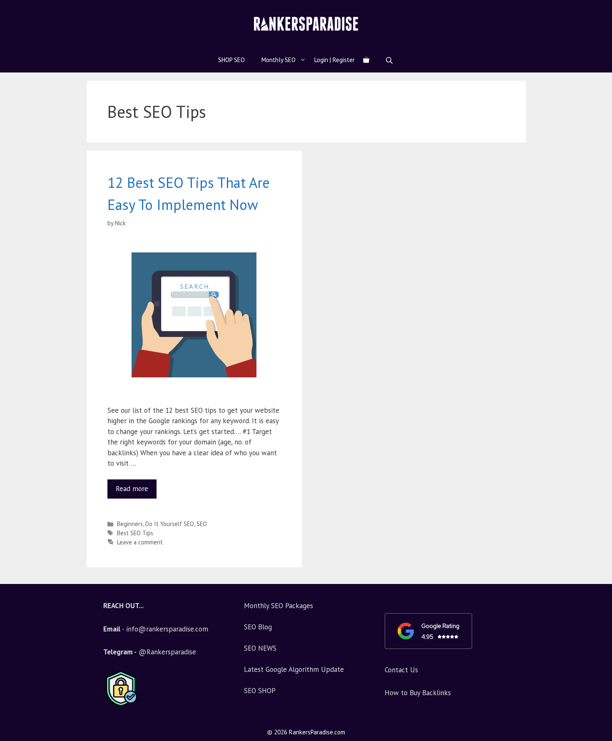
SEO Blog (258, 626)
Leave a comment (140, 542)
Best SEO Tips (135, 533)
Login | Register (334, 60)
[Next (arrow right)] (597, 371)
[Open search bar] (390, 60)
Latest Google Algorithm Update (294, 669)
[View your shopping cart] (366, 59)
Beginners (130, 524)
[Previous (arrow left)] (14, 371)
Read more (136, 486)
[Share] (603, 9)
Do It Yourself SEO (169, 524)
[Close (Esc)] (584, 9)
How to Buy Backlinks (418, 692)
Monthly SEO (278, 60)
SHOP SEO (231, 60)
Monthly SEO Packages (278, 605)
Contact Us (401, 669)
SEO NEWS (260, 648)
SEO (202, 524)
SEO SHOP (260, 690)
